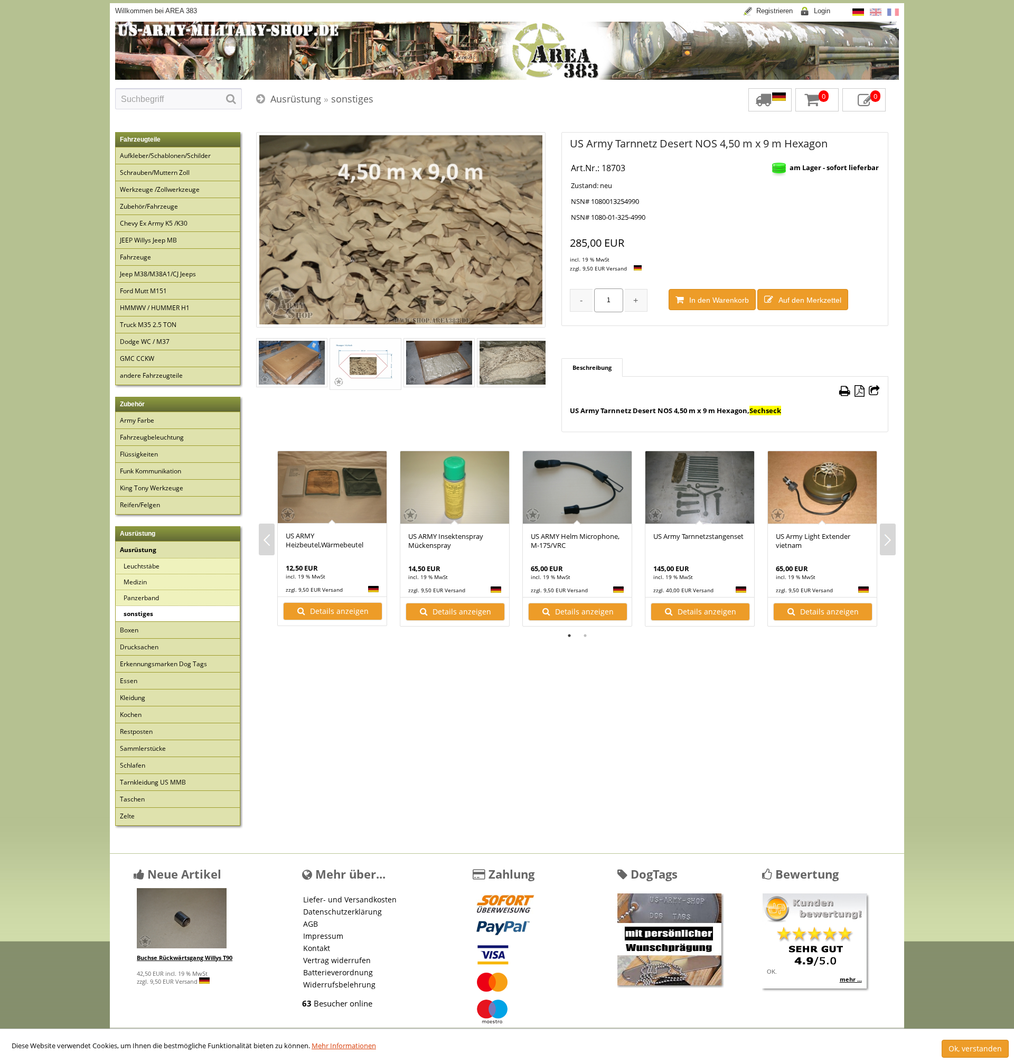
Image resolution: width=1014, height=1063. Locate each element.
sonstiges (352, 98)
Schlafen (132, 765)
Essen (128, 680)
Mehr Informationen (344, 1045)
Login (822, 11)
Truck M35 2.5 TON (148, 324)
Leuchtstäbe (141, 566)
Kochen (131, 714)
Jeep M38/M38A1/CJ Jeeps (158, 273)
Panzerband (141, 597)
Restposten (136, 731)
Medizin (135, 581)
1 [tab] (569, 635)
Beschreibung (592, 367)
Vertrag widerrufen (337, 960)
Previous (267, 539)
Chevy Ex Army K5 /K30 (153, 223)
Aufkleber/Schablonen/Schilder (165, 155)
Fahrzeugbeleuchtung (152, 437)
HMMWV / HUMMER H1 (155, 307)
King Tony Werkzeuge (151, 487)
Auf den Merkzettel (809, 300)
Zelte (127, 816)
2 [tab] (585, 635)
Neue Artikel (182, 874)
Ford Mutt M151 (143, 290)
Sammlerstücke (143, 748)
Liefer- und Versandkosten (350, 899)
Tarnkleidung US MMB (153, 782)
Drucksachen (139, 646)
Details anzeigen (339, 611)
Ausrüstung (295, 98)
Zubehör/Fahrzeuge (149, 206)
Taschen (132, 799)
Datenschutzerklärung (342, 912)
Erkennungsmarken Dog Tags (163, 663)
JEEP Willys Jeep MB (148, 240)
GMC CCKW (137, 358)
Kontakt (316, 948)
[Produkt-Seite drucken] (844, 391)
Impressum (323, 936)
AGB (310, 924)
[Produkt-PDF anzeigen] (860, 391)
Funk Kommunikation (150, 471)
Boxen (129, 630)
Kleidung (132, 697)
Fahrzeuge (135, 257)
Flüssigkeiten (139, 454)
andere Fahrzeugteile (151, 375)
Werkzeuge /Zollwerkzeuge (160, 189)
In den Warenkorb (719, 300)
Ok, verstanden (975, 1048)
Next (888, 539)
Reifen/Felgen (140, 504)
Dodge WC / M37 (145, 341)
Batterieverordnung (338, 972)
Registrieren (774, 11)
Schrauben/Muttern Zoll (155, 172)
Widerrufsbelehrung (339, 985)
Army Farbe (137, 420)
